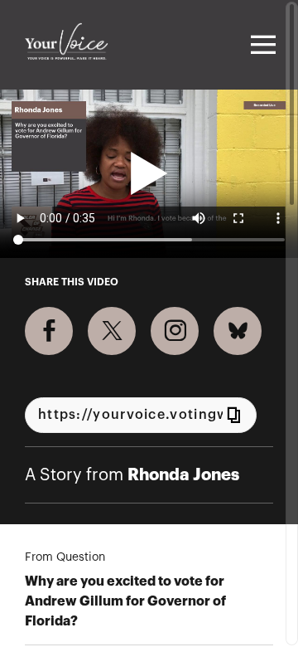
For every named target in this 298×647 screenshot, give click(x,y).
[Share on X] (112, 331)
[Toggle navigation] (260, 45)
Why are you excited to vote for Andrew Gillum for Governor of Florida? (125, 601)
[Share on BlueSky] (238, 331)
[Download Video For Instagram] (175, 331)
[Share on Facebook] (49, 331)
